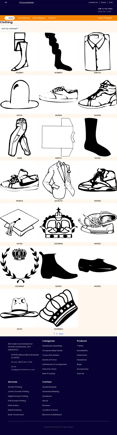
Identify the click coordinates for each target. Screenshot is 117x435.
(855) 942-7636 (104, 11)
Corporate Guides (50, 355)
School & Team (49, 369)
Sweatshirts (82, 350)
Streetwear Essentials (52, 346)
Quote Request (39, 18)
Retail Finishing (14, 410)
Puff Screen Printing (17, 400)
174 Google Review (26, 2)
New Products (48, 373)
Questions (47, 396)
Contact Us (93, 2)
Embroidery (13, 405)
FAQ (110, 2)
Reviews (46, 405)
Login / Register (105, 18)
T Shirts (80, 346)
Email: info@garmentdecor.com (23, 368)
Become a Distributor (52, 414)
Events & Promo (49, 360)
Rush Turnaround (16, 414)
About (103, 2)
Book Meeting (23, 18)
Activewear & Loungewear (54, 364)
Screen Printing (15, 387)
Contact (52, 18)
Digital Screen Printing (18, 396)
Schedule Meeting (50, 391)
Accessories (82, 369)
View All (80, 373)
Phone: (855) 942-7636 (21, 362)
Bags (79, 364)
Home (11, 18)
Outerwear (82, 355)
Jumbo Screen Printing (18, 391)
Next (61, 333)
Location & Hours (50, 410)
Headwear (82, 360)
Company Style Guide (52, 350)
